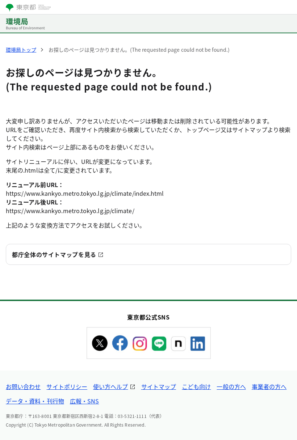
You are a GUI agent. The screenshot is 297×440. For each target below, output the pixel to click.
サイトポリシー (66, 386)
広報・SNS (84, 401)
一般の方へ (231, 386)
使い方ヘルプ (110, 386)
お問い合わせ (23, 386)
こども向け (196, 386)
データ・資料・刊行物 (35, 401)
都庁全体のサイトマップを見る (54, 254)
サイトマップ (158, 386)
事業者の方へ (269, 386)
